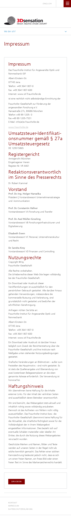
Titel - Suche (60, 3)
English (47, 3)
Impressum (13, 506)
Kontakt (12, 503)
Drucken (16, 481)
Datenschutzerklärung (20, 509)
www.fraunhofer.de (18, 127)
